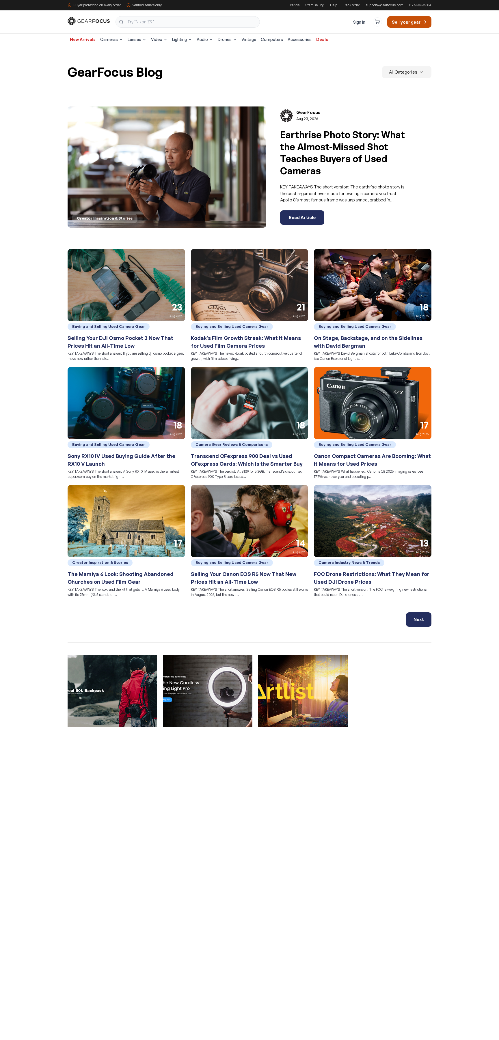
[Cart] (377, 22)
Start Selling (314, 5)
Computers (272, 39)
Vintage (248, 39)
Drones (225, 39)
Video (156, 39)
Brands (293, 5)
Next (419, 619)
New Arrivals (83, 39)
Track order (351, 5)
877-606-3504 (420, 5)
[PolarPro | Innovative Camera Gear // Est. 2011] (112, 694)
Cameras (109, 39)
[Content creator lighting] (207, 694)
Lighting (179, 39)
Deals (322, 39)
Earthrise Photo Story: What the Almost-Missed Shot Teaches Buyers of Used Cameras (342, 153)
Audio (202, 39)
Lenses (134, 39)
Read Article (302, 217)
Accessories (300, 39)
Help (333, 5)
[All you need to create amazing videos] (303, 694)
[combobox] (188, 22)
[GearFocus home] (89, 22)
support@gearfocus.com (384, 5)
